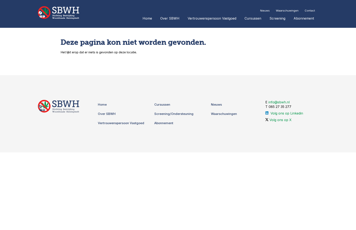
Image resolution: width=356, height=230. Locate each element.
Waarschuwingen (287, 10)
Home (147, 18)
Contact (310, 10)
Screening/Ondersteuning (173, 114)
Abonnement (304, 18)
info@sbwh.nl (279, 102)
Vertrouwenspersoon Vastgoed (212, 18)
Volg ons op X (280, 120)
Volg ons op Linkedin (287, 113)
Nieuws (265, 10)
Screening (277, 18)
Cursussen (253, 18)
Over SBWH (169, 18)
